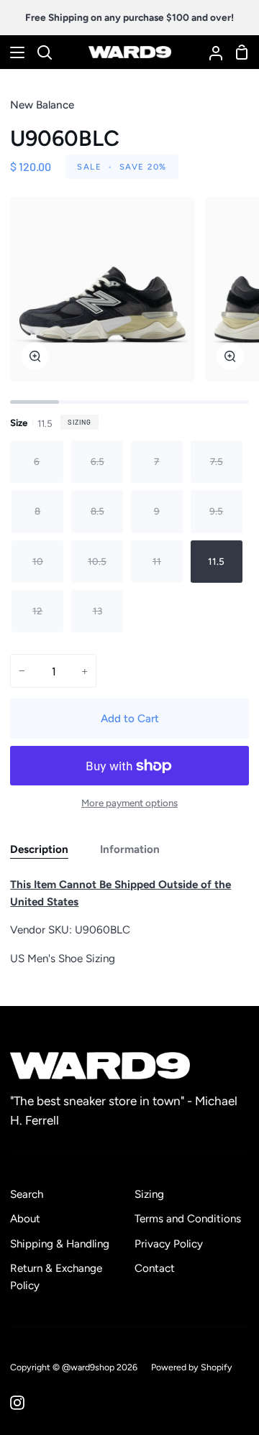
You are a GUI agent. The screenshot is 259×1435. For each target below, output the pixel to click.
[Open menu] (13, 52)
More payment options (129, 802)
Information (130, 849)
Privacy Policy (169, 1243)
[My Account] (210, 52)
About (25, 1218)
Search (26, 1194)
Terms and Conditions (188, 1218)
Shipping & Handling (59, 1243)
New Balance (42, 104)
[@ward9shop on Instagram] (17, 1402)
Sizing (79, 421)
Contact (155, 1268)
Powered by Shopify (191, 1367)
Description (39, 849)
